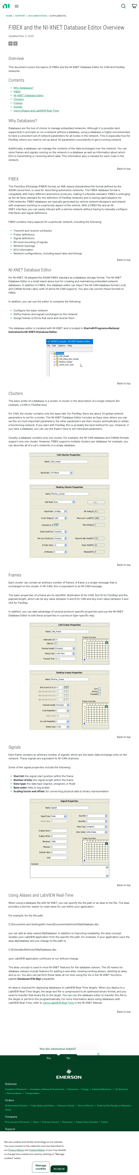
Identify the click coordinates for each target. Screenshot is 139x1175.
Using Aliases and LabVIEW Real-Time (36, 110)
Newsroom (67, 1121)
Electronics (73, 1089)
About (36, 1121)
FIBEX (17, 91)
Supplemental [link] (58, 15)
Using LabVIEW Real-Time (58, 1002)
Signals (18, 106)
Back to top (124, 168)
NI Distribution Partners (16, 1105)
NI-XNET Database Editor (29, 95)
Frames (18, 103)
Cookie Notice (37, 1150)
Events (104, 1121)
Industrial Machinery (101, 1089)
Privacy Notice (16, 1150)
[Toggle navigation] (21, 6)
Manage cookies (41, 1167)
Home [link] (9, 15)
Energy (85, 1089)
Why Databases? (23, 87)
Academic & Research (16, 1089)
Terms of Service (85, 1105)
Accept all (59, 1168)
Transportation (32, 1093)
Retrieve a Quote (66, 1105)
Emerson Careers (50, 1121)
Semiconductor (14, 1093)
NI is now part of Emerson (17, 1121)
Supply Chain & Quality (87, 1121)
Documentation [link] (37, 15)
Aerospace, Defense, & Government (47, 1089)
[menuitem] (123, 6)
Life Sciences (121, 1089)
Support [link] (20, 15)
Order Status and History (43, 1105)
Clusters (19, 99)
